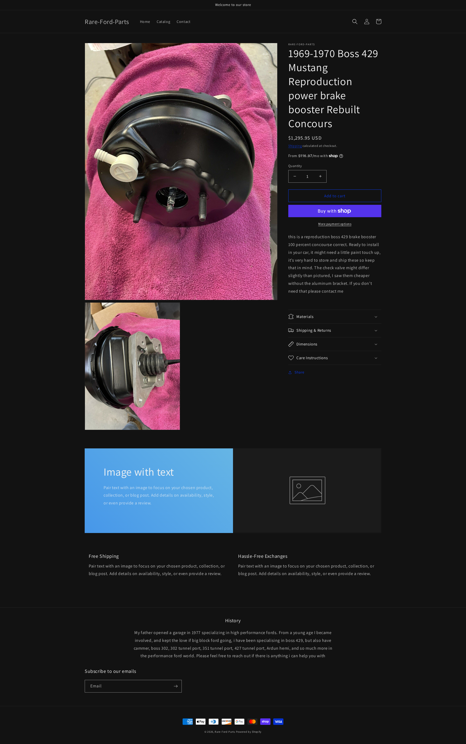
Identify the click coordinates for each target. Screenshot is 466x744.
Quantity (295, 165)
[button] (355, 21)
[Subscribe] (175, 686)
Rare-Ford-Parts (225, 731)
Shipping (295, 146)
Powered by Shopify (249, 731)
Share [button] (299, 372)
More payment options (334, 224)
